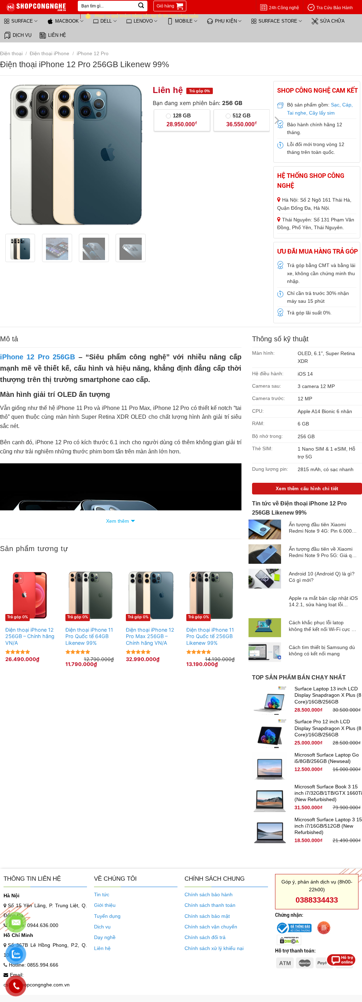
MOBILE (184, 21)
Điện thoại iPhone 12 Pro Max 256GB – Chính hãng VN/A (150, 636)
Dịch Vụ (22, 35)
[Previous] (13, 154)
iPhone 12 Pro (93, 53)
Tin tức (101, 894)
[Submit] (141, 6)
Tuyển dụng (107, 916)
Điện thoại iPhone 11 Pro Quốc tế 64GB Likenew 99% (89, 636)
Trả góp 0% (17, 616)
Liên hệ (57, 35)
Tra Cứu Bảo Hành (334, 7)
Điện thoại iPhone (49, 53)
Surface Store (277, 21)
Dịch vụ (102, 926)
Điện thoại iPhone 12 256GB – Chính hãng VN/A (29, 636)
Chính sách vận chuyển (211, 926)
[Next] (137, 154)
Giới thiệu (105, 905)
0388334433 (317, 900)
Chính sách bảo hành (209, 894)
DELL (106, 21)
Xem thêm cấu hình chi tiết (307, 488)
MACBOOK (67, 21)
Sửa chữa (332, 21)
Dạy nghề (105, 937)
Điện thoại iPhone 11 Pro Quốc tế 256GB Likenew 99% (210, 636)
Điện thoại (11, 53)
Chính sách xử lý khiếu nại (214, 948)
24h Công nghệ (284, 7)
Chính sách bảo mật (207, 916)
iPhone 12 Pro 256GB (37, 357)
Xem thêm (117, 521)
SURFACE (22, 21)
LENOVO (143, 21)
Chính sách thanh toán (210, 905)
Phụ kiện (226, 21)
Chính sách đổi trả (205, 937)
